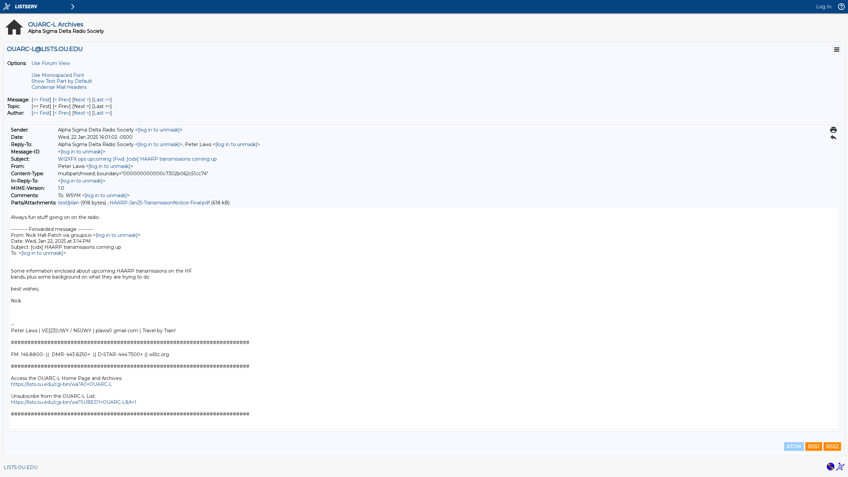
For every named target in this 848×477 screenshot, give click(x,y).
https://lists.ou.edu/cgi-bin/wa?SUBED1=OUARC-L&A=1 (73, 402)
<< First (41, 100)
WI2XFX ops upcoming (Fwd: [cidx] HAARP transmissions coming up (137, 159)
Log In (823, 7)
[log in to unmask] (159, 130)
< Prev (61, 100)
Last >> (102, 100)
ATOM (794, 447)
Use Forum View (50, 63)
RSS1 (814, 447)
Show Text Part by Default (61, 81)
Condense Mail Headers (58, 87)
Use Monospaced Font (57, 75)
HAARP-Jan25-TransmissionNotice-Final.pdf (160, 203)
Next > (81, 100)
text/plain (68, 203)
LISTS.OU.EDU (20, 467)
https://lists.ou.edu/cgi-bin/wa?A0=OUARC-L (61, 384)
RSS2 (832, 447)
